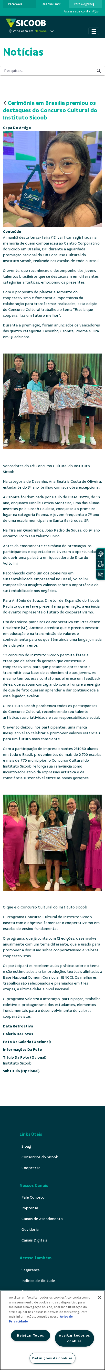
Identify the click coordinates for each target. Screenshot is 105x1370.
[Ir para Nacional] (26, 23)
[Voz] (100, 564)
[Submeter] (98, 70)
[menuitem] (15, 4)
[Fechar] (99, 1297)
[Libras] (100, 554)
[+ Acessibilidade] (100, 575)
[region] (52, 1330)
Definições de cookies (52, 1358)
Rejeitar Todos (30, 1335)
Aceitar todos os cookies (74, 1338)
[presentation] (19, 4)
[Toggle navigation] (93, 31)
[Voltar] (5, 103)
